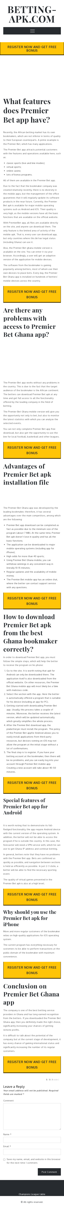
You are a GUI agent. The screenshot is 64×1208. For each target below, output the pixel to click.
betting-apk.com (32, 14)
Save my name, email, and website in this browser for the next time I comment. (34, 1161)
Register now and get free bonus (32, 48)
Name (7, 1134)
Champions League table (32, 1194)
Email (7, 1146)
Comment (8, 1100)
